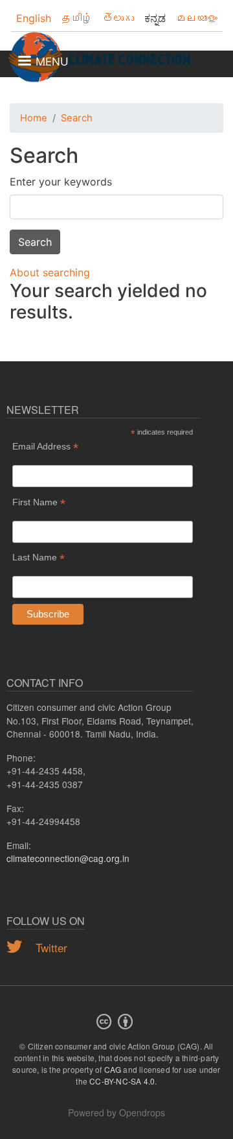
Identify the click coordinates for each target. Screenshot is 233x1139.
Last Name (38, 557)
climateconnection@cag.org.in (67, 858)
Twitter (49, 947)
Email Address (45, 446)
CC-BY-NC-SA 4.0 (122, 1080)
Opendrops (142, 1112)
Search (77, 118)
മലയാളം (196, 18)
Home (33, 118)
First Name (38, 502)
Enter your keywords (61, 181)
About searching (50, 272)
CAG (113, 1069)
